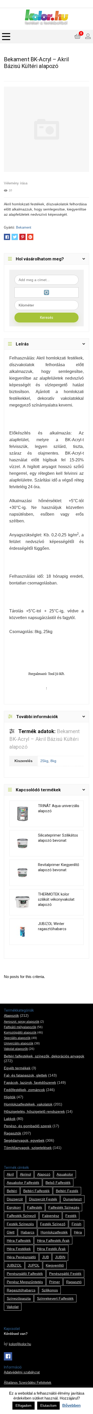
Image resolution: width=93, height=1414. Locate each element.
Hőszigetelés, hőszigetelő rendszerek (34, 1111)
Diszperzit (15, 1199)
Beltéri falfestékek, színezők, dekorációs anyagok (44, 1056)
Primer (54, 1282)
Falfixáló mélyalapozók (20, 1027)
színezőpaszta (19, 1298)
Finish (76, 1224)
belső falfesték (58, 1182)
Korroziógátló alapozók (20, 1032)
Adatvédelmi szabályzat (22, 1372)
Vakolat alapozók (16, 1049)
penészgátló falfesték (25, 1274)
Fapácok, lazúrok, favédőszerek (30, 1082)
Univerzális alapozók (18, 1043)
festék (70, 1216)
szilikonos (50, 1290)
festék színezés (20, 1224)
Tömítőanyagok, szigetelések (28, 1148)
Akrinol (25, 1174)
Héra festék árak (51, 1249)
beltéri (12, 1191)
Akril (10, 1174)
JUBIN (60, 1257)
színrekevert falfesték (55, 1298)
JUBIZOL (14, 1265)
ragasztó (74, 1282)
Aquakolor (65, 1174)
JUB (45, 1257)
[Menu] (6, 36)
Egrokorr (14, 1207)
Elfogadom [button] (24, 1406)
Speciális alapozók (17, 1038)
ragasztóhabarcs (21, 1290)
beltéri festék (67, 1191)
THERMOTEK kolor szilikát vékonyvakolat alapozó (56, 899)
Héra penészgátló (21, 1257)
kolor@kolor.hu (20, 1344)
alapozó (43, 1174)
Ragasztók (12, 1133)
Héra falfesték (19, 1240)
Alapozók (11, 1015)
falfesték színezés (63, 1207)
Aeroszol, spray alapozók (21, 1022)
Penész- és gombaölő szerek (27, 1126)
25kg (44, 761)
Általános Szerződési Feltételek (27, 1383)
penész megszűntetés (25, 1282)
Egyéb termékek (17, 1068)
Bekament (23, 227)
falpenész (50, 1216)
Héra (78, 1232)
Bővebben (71, 1405)
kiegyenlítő (55, 1265)
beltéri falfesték (36, 1191)
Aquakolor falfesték (23, 1182)
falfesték (34, 1207)
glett (10, 1232)
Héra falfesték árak (53, 1240)
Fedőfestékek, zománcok (24, 1090)
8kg (53, 761)
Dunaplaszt (72, 1199)
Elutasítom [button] (48, 1406)
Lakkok (10, 1119)
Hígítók (10, 1097)
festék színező (52, 1224)
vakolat (13, 1307)
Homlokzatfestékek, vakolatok (28, 1104)
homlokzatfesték (54, 1232)
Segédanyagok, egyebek (24, 1140)
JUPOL (34, 1265)
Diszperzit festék (43, 1199)
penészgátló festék (65, 1274)
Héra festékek (19, 1249)
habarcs (27, 1232)
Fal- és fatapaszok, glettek (25, 1075)
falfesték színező (21, 1216)
